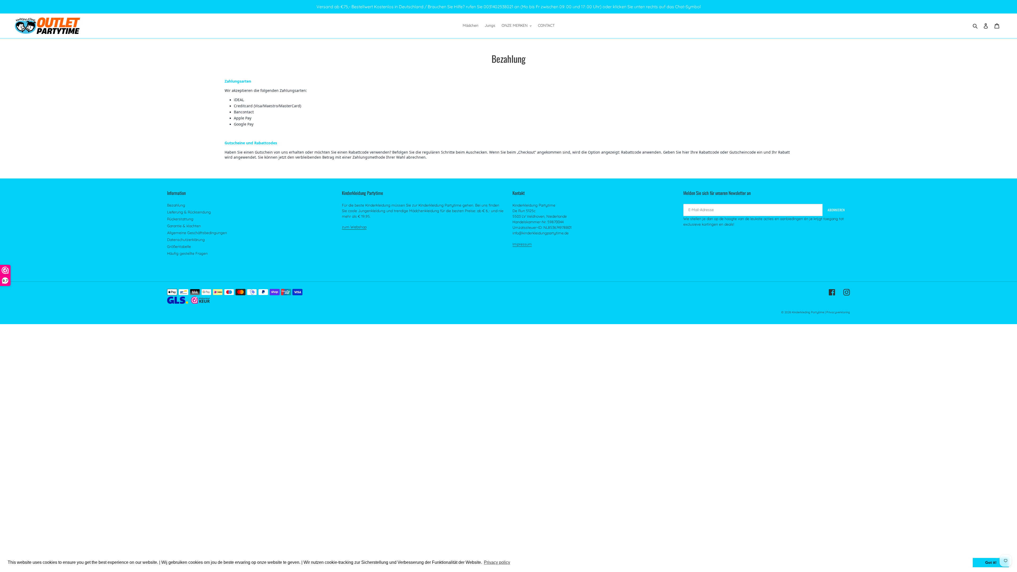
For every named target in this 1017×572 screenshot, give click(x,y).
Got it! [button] (991, 562)
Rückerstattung (180, 219)
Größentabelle (179, 246)
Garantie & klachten (184, 226)
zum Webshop (354, 227)
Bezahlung (176, 205)
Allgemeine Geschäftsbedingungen (197, 232)
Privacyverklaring (838, 312)
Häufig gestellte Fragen (187, 253)
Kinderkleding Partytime (808, 312)
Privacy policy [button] (497, 562)
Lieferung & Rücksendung (189, 212)
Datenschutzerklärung (186, 239)
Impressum (522, 244)
